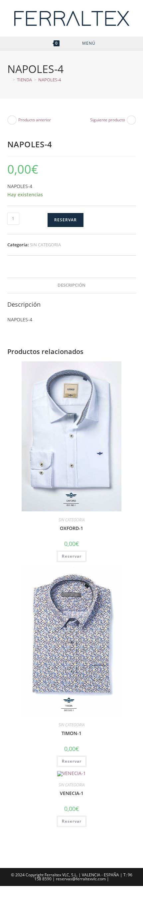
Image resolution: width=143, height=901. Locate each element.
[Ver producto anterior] (12, 120)
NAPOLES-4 (49, 80)
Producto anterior (34, 120)
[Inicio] (9, 80)
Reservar (65, 220)
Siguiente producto (107, 120)
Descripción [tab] (71, 285)
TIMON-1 (71, 733)
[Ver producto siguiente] (131, 120)
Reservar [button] (71, 556)
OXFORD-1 (71, 528)
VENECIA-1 (71, 793)
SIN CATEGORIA (45, 245)
